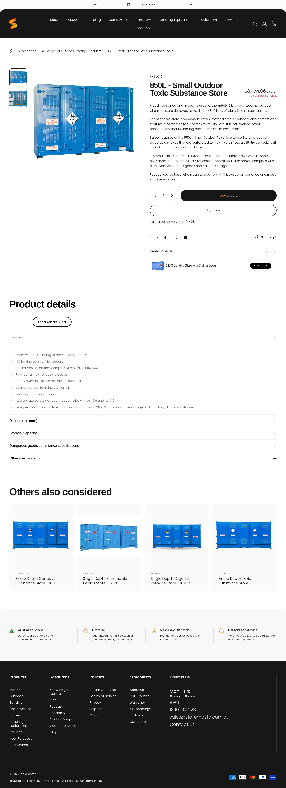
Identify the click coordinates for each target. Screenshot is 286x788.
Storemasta (22, 573)
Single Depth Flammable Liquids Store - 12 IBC (105, 581)
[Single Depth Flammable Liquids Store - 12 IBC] (109, 536)
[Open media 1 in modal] (83, 121)
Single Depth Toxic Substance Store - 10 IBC (240, 581)
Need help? (269, 237)
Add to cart (260, 265)
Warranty (137, 703)
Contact (96, 715)
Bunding (16, 703)
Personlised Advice (243, 630)
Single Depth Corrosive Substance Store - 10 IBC (37, 581)
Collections (27, 51)
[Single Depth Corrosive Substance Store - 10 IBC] (41, 536)
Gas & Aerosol (20, 709)
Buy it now (213, 210)
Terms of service (50, 780)
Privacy (95, 703)
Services (16, 732)
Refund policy (16, 780)
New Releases (20, 739)
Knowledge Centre (58, 692)
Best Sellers (18, 745)
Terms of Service (103, 696)
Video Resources (62, 726)
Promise (98, 630)
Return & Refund (102, 690)
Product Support (62, 720)
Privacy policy (33, 780)
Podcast (55, 707)
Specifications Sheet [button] (52, 322)
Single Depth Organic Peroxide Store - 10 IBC (170, 581)
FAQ (52, 732)
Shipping (96, 709)
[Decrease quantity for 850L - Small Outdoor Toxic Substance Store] (154, 195)
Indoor (14, 690)
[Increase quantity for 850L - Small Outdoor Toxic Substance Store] (172, 195)
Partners (136, 715)
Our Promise (140, 696)
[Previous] (95, 4)
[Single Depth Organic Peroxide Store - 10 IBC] (177, 536)
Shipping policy (70, 780)
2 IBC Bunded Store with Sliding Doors (191, 265)
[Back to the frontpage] (12, 51)
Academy (57, 713)
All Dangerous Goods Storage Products (71, 51)
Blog (53, 700)
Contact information (91, 780)
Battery (15, 715)
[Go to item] (18, 77)
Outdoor (16, 696)
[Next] (191, 4)
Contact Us (138, 722)
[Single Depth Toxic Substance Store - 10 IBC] (244, 536)
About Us (137, 690)
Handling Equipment (18, 724)
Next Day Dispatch (174, 630)
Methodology (140, 709)
